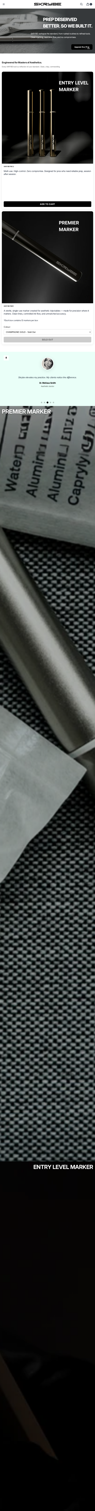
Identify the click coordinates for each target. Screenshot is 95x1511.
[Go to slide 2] (44, 402)
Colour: (7, 327)
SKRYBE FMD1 (9, 306)
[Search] (81, 4)
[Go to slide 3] (47, 402)
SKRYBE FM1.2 (9, 166)
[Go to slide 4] (50, 402)
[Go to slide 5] (53, 402)
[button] (17, 4)
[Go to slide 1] (41, 402)
